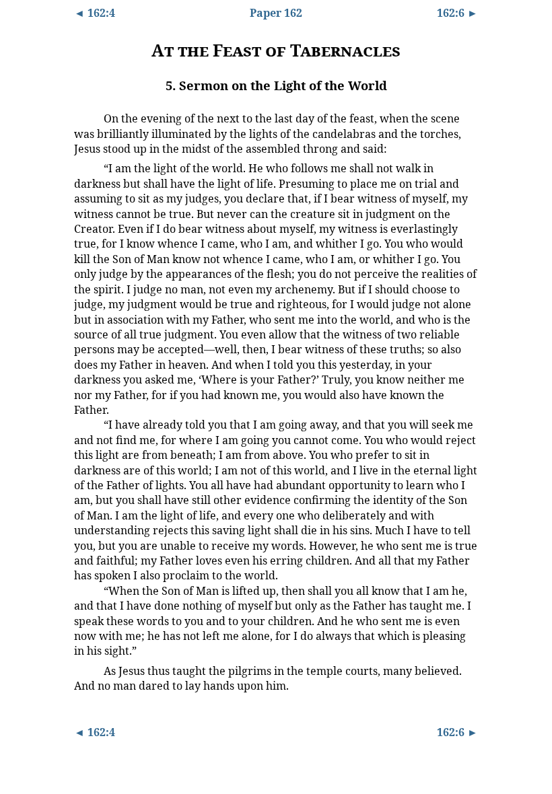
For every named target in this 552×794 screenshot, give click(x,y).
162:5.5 (86, 670)
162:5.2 (86, 168)
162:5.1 (86, 118)
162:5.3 (86, 424)
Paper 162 (276, 12)
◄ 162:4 (94, 12)
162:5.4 (86, 590)
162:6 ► (457, 12)
